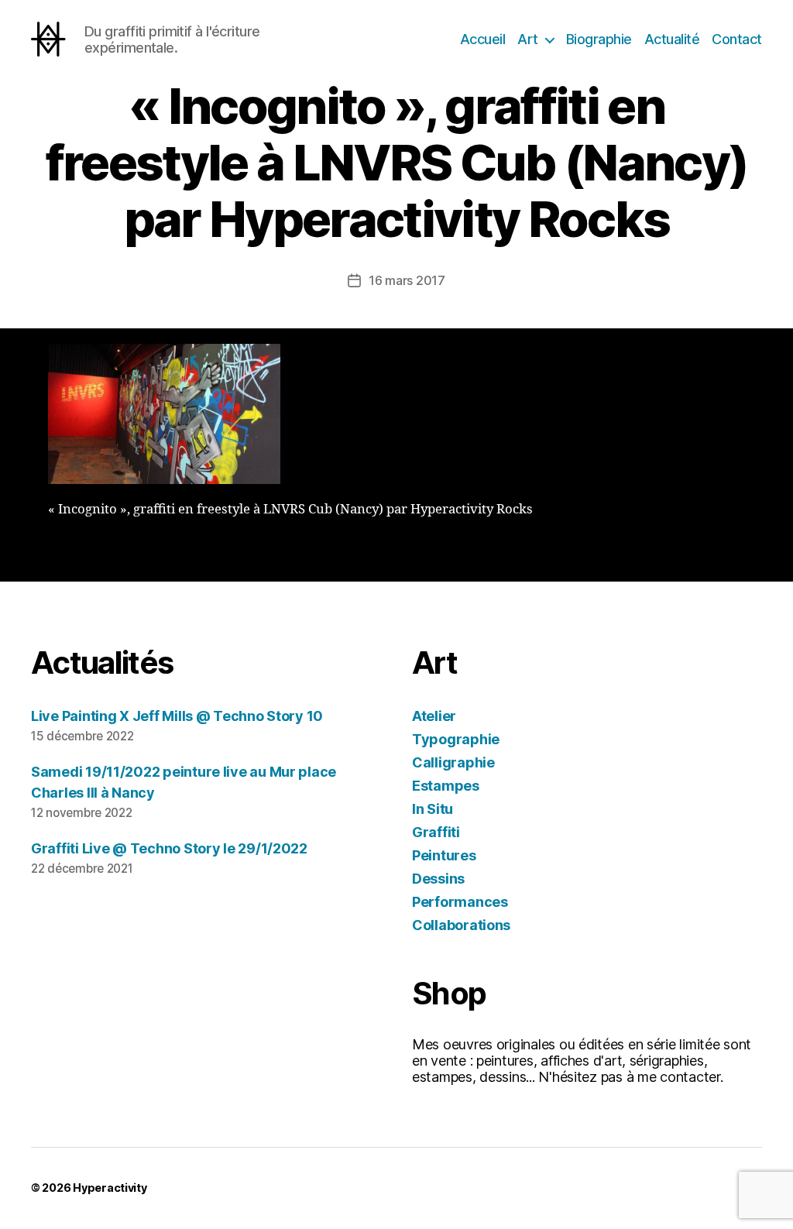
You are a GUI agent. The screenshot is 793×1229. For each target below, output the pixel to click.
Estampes (445, 786)
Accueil (483, 39)
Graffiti (436, 832)
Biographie (599, 39)
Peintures (444, 855)
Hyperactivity (110, 1187)
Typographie (455, 739)
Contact (737, 39)
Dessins (438, 878)
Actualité (672, 39)
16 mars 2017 (407, 280)
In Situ (432, 809)
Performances (460, 902)
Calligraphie (453, 762)
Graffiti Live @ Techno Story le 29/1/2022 (169, 848)
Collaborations (461, 925)
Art (527, 39)
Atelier (434, 716)
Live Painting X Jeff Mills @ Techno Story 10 (177, 716)
